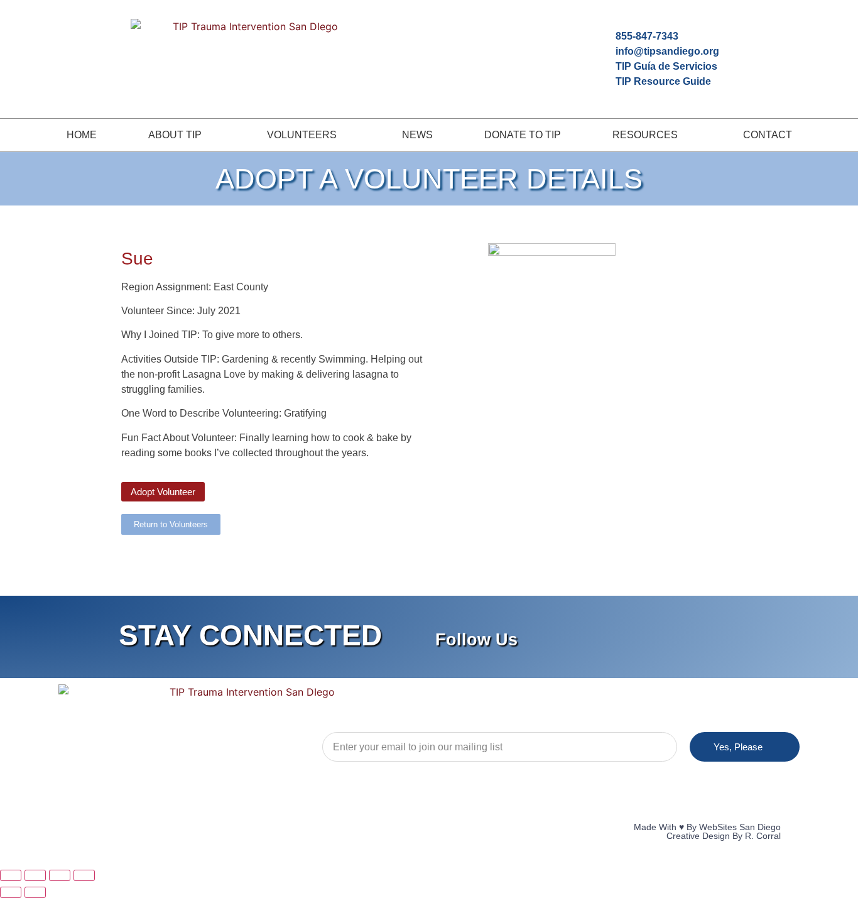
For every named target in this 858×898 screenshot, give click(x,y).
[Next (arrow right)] (35, 892)
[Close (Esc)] (84, 875)
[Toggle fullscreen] (35, 875)
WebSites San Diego (740, 827)
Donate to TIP (522, 134)
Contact (767, 134)
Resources (645, 134)
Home (82, 134)
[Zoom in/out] (10, 875)
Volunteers (302, 134)
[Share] (59, 875)
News (417, 134)
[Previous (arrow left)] (10, 892)
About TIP (175, 134)
